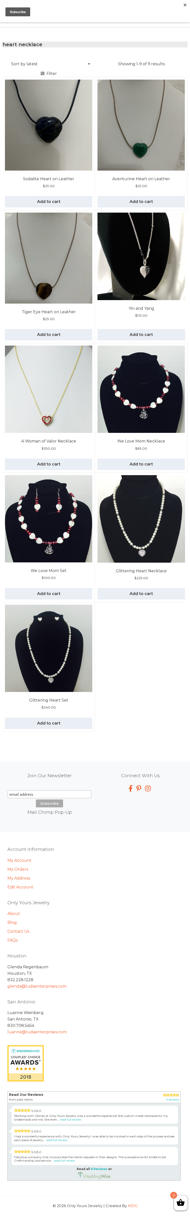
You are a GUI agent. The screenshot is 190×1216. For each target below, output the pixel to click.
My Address (18, 878)
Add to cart (48, 201)
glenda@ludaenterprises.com (37, 986)
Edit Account (20, 887)
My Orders (17, 869)
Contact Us (18, 931)
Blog (12, 922)
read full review (70, 1119)
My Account (19, 860)
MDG (133, 1205)
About (13, 913)
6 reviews (172, 1099)
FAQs (12, 940)
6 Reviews (99, 1169)
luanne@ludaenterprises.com (37, 1032)
